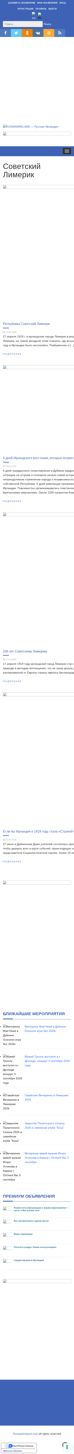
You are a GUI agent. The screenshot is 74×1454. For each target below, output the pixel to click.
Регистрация (26, 9)
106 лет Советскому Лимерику (25, 651)
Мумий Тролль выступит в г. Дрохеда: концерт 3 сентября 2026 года (47, 1061)
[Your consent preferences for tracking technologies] (67, 1447)
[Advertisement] (37, 76)
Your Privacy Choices (23, 1446)
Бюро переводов (23, 1234)
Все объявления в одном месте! (31, 1221)
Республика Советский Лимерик (26, 324)
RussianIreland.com (25, 1433)
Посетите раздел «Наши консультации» (35, 1247)
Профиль (41, 9)
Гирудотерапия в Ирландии (29, 1260)
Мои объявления (47, 3)
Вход (63, 3)
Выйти (53, 9)
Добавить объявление (21, 3)
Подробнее (12, 354)
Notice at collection (12, 1451)
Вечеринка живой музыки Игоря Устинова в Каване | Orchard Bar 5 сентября (47, 1158)
